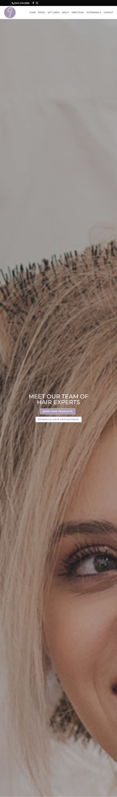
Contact (108, 13)
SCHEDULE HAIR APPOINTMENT (58, 419)
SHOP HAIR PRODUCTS (58, 411)
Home (32, 13)
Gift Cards (53, 13)
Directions (78, 13)
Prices (41, 13)
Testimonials (93, 13)
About (65, 13)
